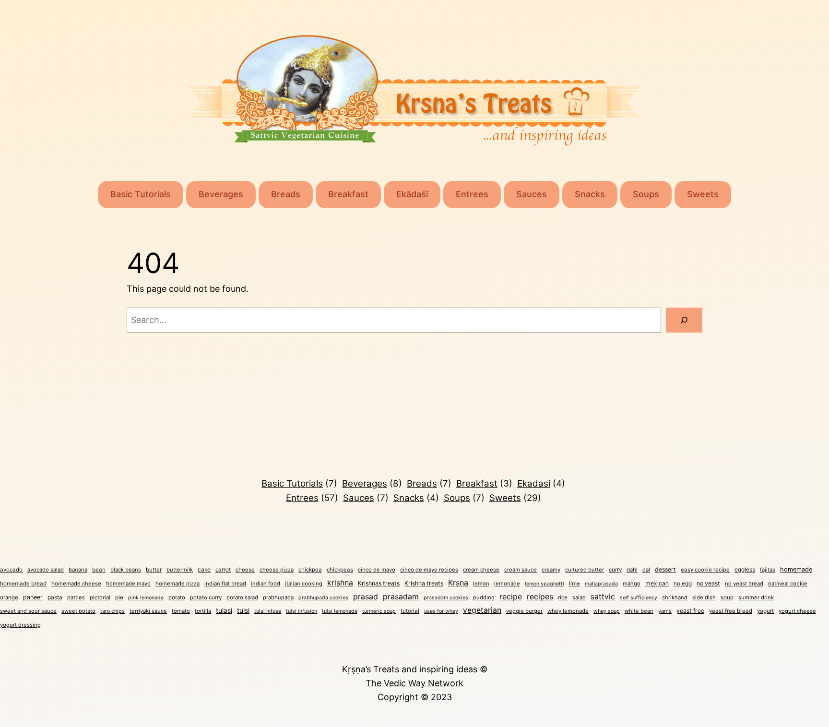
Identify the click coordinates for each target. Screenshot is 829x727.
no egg (683, 583)
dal (646, 569)
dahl (632, 569)
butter (154, 569)
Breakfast (348, 194)
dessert (665, 569)
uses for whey (441, 611)
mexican (657, 583)
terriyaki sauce (148, 611)
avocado (11, 569)
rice (563, 597)
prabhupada (278, 597)
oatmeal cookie (787, 583)
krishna (340, 582)
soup (727, 597)
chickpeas (340, 569)
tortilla (203, 611)
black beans (125, 569)
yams (665, 611)
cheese (245, 569)
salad (579, 597)
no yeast (708, 583)
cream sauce (520, 569)
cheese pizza (277, 569)
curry (615, 569)
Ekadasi (541, 483)
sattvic (603, 596)
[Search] (684, 320)
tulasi (224, 610)
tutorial (410, 611)
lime (574, 583)
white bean (639, 611)
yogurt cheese (797, 611)
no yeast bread (744, 583)
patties (76, 597)
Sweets (703, 194)
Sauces (531, 194)
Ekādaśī (412, 194)
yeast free (690, 610)
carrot (223, 569)
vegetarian (482, 610)
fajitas (767, 569)
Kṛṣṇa (458, 582)
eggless (744, 569)
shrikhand (674, 597)
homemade (796, 569)
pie (119, 597)
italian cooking (303, 583)
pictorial (100, 597)
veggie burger (524, 611)
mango (631, 583)
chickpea (310, 569)
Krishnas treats (379, 583)
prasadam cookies (446, 598)
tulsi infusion (301, 611)
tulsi (243, 610)
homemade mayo (128, 583)
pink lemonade (146, 598)
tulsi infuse (267, 611)
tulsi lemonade (339, 611)
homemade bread (23, 583)
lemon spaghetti (544, 584)
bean (99, 569)
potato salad (242, 597)
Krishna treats (423, 583)
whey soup (606, 611)
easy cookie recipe (705, 569)
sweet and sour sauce (28, 611)
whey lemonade (568, 611)
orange (9, 597)
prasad (365, 596)
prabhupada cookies (323, 598)
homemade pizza (177, 583)
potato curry (206, 597)
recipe (510, 596)
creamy (551, 569)
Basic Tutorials (140, 194)
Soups (646, 194)
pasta (54, 597)
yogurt (765, 611)
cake (204, 569)
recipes (540, 596)
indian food (265, 583)
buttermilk (179, 569)
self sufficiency (638, 598)
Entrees (472, 194)
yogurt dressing (20, 624)
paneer (33, 597)
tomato (181, 611)
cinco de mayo (376, 569)
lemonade (507, 583)
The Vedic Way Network (414, 683)
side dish (704, 597)
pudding (484, 597)
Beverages (221, 194)
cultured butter (584, 569)
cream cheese (481, 569)
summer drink (756, 597)
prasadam (401, 596)
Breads (285, 194)
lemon (481, 583)
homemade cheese (76, 583)
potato (176, 597)
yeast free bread (730, 611)
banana (78, 569)
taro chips (112, 611)
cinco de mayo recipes (429, 569)
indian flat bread (225, 583)
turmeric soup (379, 611)
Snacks (590, 194)
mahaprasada (601, 584)
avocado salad (45, 569)
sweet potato (78, 611)
